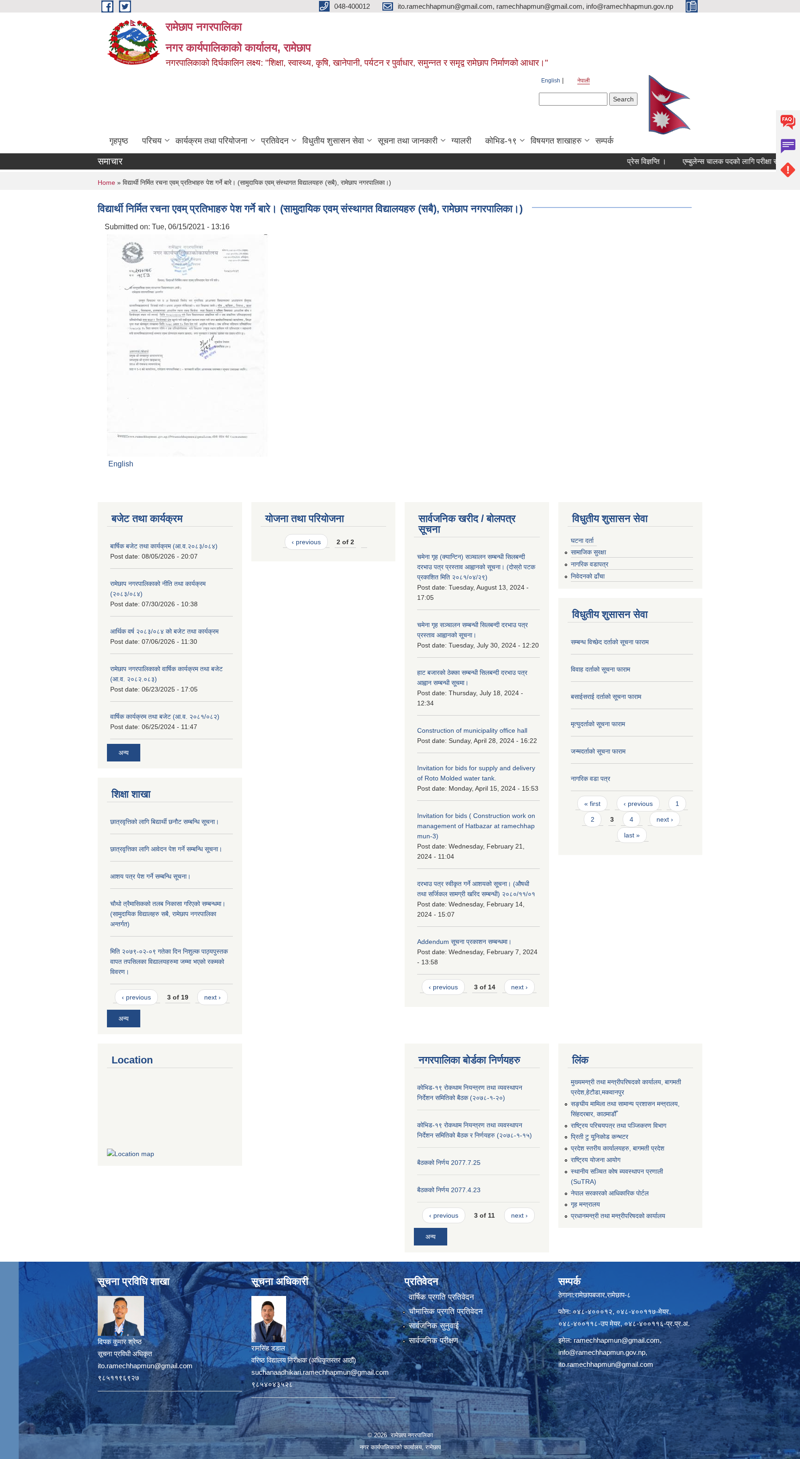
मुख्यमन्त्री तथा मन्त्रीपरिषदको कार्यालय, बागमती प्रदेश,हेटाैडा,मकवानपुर (626, 1087)
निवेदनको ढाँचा (588, 576)
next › (212, 997)
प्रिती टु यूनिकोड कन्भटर (599, 1136)
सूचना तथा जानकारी (408, 140)
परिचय (152, 140)
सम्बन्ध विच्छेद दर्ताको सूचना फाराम (610, 642)
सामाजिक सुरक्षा (588, 552)
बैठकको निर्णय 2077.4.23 (449, 1190)
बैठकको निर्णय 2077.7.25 (449, 1162)
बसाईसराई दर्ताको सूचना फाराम (606, 696)
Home (106, 182)
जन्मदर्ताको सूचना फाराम (598, 751)
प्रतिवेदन (274, 140)
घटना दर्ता (582, 540)
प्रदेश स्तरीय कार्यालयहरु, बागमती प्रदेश (617, 1148)
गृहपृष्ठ (118, 140)
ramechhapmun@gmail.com (617, 1340)
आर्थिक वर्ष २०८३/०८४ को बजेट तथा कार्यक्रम (164, 631)
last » (632, 835)
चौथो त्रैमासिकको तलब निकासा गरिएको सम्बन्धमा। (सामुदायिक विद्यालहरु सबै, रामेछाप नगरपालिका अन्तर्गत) (167, 914)
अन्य (124, 752)
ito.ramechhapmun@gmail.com (605, 1364)
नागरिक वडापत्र (589, 564)
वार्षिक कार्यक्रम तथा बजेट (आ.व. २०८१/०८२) (164, 716)
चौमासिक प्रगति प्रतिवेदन (446, 1311)
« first (592, 803)
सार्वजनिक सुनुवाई (434, 1325)
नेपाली (583, 80)
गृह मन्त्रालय (585, 1204)
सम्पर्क (604, 140)
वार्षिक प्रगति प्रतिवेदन (441, 1297)
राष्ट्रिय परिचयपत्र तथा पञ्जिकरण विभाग (618, 1125)
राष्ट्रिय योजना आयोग (595, 1159)
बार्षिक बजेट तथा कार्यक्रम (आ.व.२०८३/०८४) (164, 546)
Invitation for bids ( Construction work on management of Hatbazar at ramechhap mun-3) (476, 826)
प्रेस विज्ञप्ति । (618, 161)
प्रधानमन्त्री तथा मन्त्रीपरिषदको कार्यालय (618, 1216)
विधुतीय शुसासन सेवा (333, 140)
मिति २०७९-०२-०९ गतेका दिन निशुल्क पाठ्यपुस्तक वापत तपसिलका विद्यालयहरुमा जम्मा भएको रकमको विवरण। (169, 961)
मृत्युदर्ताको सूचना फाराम (598, 724)
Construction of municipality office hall (472, 730)
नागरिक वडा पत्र (590, 778)
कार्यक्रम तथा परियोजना (211, 140)
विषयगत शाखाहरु (556, 140)
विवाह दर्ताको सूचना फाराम (600, 669)
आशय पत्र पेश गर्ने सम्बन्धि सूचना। (150, 876)
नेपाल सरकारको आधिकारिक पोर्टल (610, 1193)
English (550, 80)
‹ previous (136, 997)
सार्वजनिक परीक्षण (433, 1340)
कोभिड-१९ (501, 140)
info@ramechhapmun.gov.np (601, 1352)
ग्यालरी (461, 140)
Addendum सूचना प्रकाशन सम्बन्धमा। (464, 941)
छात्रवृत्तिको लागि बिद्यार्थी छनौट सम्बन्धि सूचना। (164, 821)
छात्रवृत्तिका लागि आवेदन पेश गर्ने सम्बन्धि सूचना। (166, 849)
